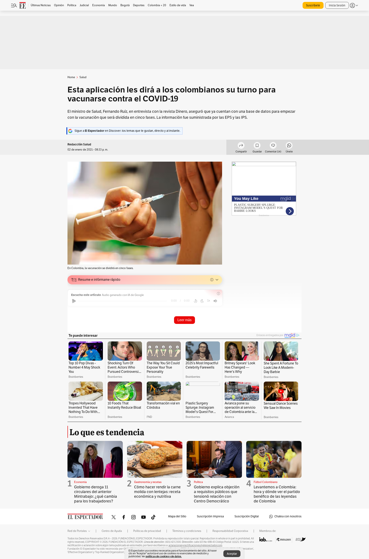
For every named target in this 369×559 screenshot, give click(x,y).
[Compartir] (241, 146)
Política (198, 482)
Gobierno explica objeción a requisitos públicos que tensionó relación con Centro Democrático (216, 494)
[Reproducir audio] (74, 301)
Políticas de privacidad (147, 531)
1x (208, 300)
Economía (80, 482)
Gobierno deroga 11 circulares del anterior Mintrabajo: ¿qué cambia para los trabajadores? (95, 494)
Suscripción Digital (246, 516)
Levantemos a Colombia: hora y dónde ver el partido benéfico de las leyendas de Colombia (277, 494)
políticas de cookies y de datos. (164, 556)
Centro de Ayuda (112, 531)
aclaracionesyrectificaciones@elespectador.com (195, 545)
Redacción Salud (79, 144)
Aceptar (232, 554)
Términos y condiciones (186, 531)
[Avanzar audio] (202, 301)
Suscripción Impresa (210, 516)
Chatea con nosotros (288, 516)
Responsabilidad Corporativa (230, 531)
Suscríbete (313, 5)
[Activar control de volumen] (215, 301)
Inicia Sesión (337, 5)
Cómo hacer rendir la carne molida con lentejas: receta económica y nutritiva (157, 492)
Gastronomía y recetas (147, 482)
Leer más (184, 320)
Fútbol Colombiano (266, 482)
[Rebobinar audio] (195, 301)
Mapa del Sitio (177, 516)
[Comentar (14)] (273, 146)
